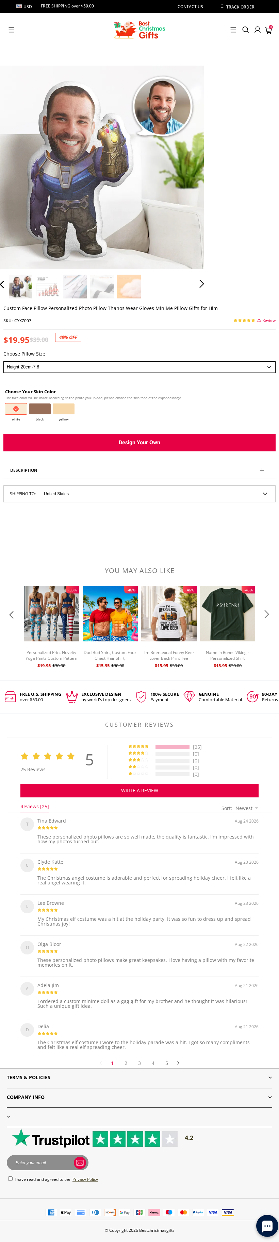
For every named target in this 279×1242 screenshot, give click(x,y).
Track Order (240, 7)
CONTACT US (190, 7)
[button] (11, 30)
